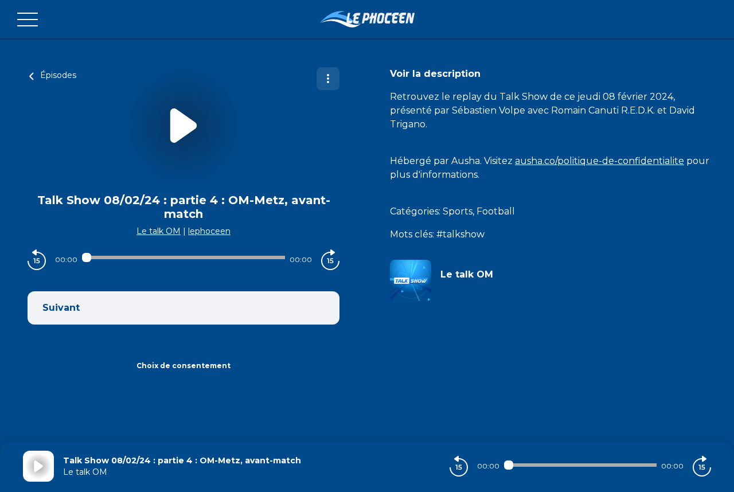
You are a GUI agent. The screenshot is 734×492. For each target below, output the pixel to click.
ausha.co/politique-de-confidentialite (599, 160)
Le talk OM (158, 231)
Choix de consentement (183, 365)
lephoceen (209, 231)
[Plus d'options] (328, 78)
